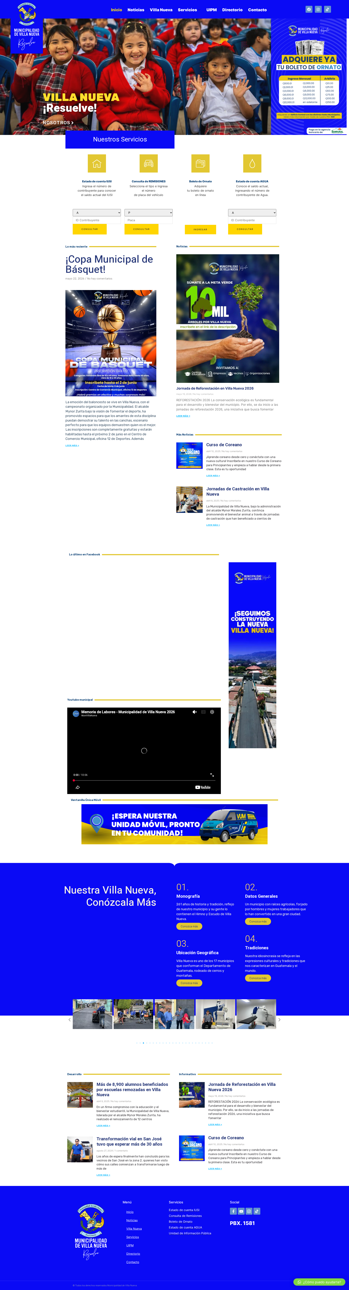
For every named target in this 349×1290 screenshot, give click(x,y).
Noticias (136, 9)
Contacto (257, 9)
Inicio (116, 9)
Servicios (187, 9)
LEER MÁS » (183, 416)
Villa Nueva (161, 9)
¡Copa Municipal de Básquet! (109, 264)
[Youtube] (241, 1211)
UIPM (211, 9)
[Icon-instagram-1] (249, 1211)
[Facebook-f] (233, 1211)
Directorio (232, 9)
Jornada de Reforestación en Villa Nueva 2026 (215, 388)
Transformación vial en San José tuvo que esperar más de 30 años (129, 1141)
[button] (189, 926)
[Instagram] (318, 9)
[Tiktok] (327, 9)
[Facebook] (309, 9)
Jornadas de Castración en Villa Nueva (237, 491)
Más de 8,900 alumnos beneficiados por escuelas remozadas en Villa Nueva (132, 1089)
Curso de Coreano (224, 445)
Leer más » (72, 445)
